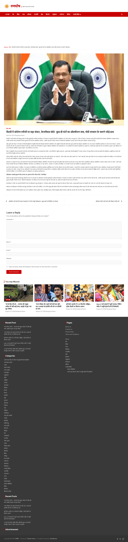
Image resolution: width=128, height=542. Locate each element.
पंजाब (5, 443)
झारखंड (6, 420)
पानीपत (5, 448)
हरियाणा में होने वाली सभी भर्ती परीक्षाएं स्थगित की (107, 201)
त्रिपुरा (5, 430)
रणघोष (15, 6)
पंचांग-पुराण (7, 441)
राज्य (23, 14)
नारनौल (6, 438)
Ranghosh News (20, 135)
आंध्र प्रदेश (7, 367)
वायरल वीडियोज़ (8, 484)
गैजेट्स (6, 405)
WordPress (53, 538)
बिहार (5, 453)
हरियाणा (29, 14)
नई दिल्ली (6, 436)
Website (8, 258)
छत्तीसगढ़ (6, 413)
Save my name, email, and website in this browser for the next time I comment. (33, 267)
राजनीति (36, 14)
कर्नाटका (6, 385)
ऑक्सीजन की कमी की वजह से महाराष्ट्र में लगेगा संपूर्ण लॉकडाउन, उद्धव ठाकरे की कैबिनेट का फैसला (33, 201)
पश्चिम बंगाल (7, 446)
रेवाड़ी (5, 478)
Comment (10, 219)
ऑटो (5, 377)
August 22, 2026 (10, 311)
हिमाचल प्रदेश (7, 491)
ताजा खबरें (8, 299)
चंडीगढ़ (5, 410)
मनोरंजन (62, 14)
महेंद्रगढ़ (6, 466)
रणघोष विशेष (76, 14)
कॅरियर (68, 14)
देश (13, 14)
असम (5, 365)
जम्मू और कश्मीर (8, 415)
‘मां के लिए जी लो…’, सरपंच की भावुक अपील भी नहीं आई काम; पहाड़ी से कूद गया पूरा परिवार (18, 306)
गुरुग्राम (6, 403)
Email (8, 250)
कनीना (5, 382)
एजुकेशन (54, 14)
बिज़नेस (48, 14)
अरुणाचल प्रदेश (8, 362)
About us (68, 327)
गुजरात (5, 400)
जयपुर (5, 418)
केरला (5, 390)
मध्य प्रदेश (6, 458)
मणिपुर (5, 456)
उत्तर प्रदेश (7, 370)
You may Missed (12, 282)
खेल (42, 14)
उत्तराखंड (6, 372)
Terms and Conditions (72, 334)
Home (7, 14)
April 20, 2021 (10, 135)
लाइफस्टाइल (7, 481)
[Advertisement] (64, 31)
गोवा (5, 408)
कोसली (5, 395)
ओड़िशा (6, 380)
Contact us (68, 329)
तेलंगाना (6, 428)
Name (8, 242)
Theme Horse (31, 538)
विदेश (18, 14)
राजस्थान (6, 473)
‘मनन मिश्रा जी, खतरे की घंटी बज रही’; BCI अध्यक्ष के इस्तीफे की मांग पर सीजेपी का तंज (48, 306)
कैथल (5, 393)
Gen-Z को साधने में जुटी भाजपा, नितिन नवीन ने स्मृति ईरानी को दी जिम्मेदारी (108, 305)
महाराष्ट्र (6, 463)
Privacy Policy (69, 332)
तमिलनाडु (6, 423)
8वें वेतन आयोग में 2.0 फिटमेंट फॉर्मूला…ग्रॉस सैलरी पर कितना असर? (78, 305)
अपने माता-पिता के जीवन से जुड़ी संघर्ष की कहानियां (16, 360)
